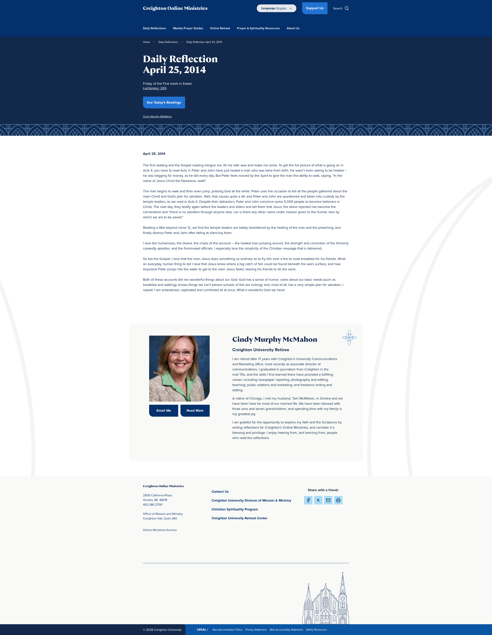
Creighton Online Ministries (175, 8)
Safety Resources (317, 629)
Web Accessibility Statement (287, 629)
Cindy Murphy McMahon (157, 116)
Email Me (167, 410)
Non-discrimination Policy (228, 629)
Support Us (315, 8)
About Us (293, 28)
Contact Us (238, 491)
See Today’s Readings (166, 102)
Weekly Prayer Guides (188, 28)
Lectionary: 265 (155, 88)
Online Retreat (220, 28)
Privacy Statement (256, 629)
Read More (198, 410)
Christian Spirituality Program (253, 509)
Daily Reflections (154, 28)
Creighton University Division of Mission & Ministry (255, 500)
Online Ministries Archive (160, 530)
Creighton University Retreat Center (255, 518)
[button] (338, 500)
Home (146, 42)
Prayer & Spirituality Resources (258, 28)
